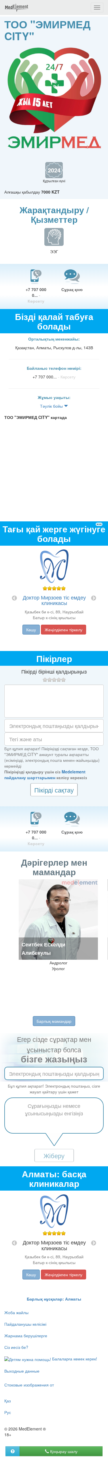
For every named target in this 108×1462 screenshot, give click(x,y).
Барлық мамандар (54, 1021)
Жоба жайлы (16, 1312)
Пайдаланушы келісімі (25, 1324)
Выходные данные (21, 1371)
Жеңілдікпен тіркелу (63, 629)
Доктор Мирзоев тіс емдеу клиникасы (54, 600)
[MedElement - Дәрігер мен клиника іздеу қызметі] (16, 7)
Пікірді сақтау (54, 789)
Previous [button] (14, 598)
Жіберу (54, 1155)
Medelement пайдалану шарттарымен (45, 774)
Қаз (7, 1401)
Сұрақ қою (72, 289)
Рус (7, 1412)
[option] (54, 598)
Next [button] (93, 598)
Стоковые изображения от (29, 1385)
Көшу (31, 629)
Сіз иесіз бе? (16, 1347)
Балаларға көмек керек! (74, 1359)
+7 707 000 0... (36, 295)
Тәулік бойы (52, 406)
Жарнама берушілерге (25, 1335)
